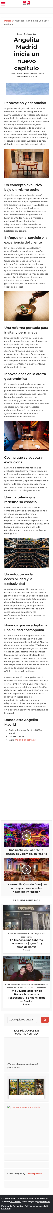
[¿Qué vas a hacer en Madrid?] (26, 1124)
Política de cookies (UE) (36, 1206)
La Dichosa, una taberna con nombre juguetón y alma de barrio (26, 943)
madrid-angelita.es (25, 739)
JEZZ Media (15, 1201)
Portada (8, 20)
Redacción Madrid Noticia (32, 74)
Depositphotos (34, 1173)
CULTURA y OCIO (36, 934)
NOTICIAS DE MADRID (24, 988)
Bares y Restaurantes (26, 34)
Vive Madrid (41, 988)
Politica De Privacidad (12, 1206)
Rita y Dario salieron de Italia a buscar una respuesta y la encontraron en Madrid (26, 996)
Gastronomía (26, 937)
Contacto (5, 1208)
